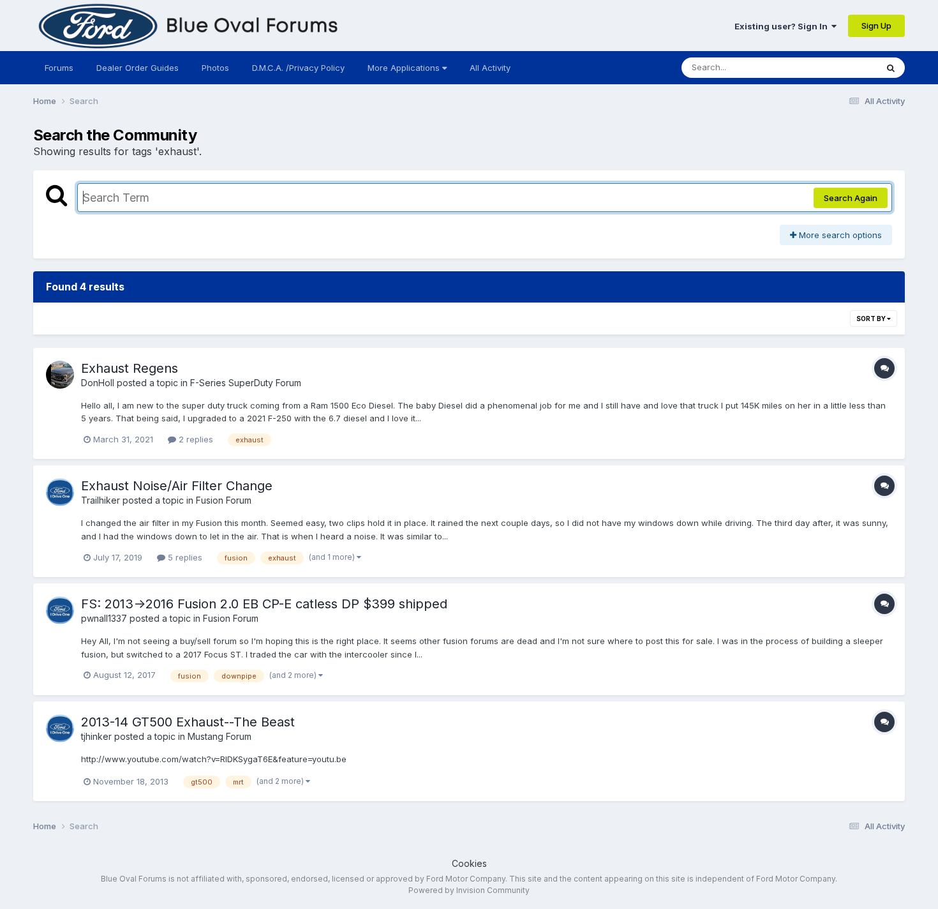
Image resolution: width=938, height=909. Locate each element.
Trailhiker (100, 500)
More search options (839, 235)
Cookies (469, 863)
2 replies (194, 439)
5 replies (183, 557)
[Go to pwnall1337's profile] (60, 610)
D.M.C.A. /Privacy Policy (298, 68)
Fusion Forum (223, 500)
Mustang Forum (219, 736)
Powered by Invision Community (469, 890)
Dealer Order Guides (137, 68)
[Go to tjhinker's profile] (60, 728)
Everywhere (837, 67)
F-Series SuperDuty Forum (245, 382)
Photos (215, 68)
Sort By (871, 318)
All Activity (490, 68)
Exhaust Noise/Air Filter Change (176, 485)
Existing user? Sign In (782, 26)
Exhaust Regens (129, 368)
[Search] (891, 67)
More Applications (405, 68)
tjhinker (96, 736)
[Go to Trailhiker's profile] (60, 492)
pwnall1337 (104, 618)
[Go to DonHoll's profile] (60, 375)
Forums (59, 68)
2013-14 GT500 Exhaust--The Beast (188, 722)
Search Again (850, 198)
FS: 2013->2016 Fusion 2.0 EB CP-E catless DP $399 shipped (264, 604)
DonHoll (97, 382)
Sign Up (876, 25)
